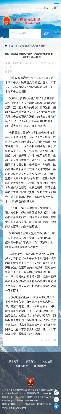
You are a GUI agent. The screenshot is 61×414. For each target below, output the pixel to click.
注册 (53, 8)
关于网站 (13, 361)
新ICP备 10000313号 (11, 404)
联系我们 (30, 361)
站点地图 (47, 361)
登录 (46, 8)
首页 (10, 45)
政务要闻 (41, 45)
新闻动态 (19, 45)
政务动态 (30, 45)
